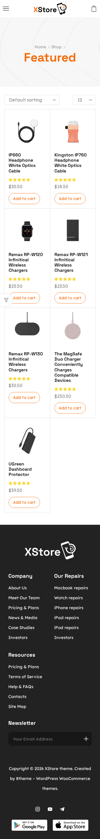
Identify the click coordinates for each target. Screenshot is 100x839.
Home (40, 46)
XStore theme (58, 768)
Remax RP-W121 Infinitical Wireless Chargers (71, 262)
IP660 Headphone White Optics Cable (22, 163)
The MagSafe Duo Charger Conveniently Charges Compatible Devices (68, 367)
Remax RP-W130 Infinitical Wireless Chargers (26, 362)
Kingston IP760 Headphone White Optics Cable (70, 163)
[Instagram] (38, 809)
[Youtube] (50, 809)
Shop (56, 46)
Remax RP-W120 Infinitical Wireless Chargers (26, 262)
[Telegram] (62, 809)
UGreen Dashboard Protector (20, 469)
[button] (6, 9)
